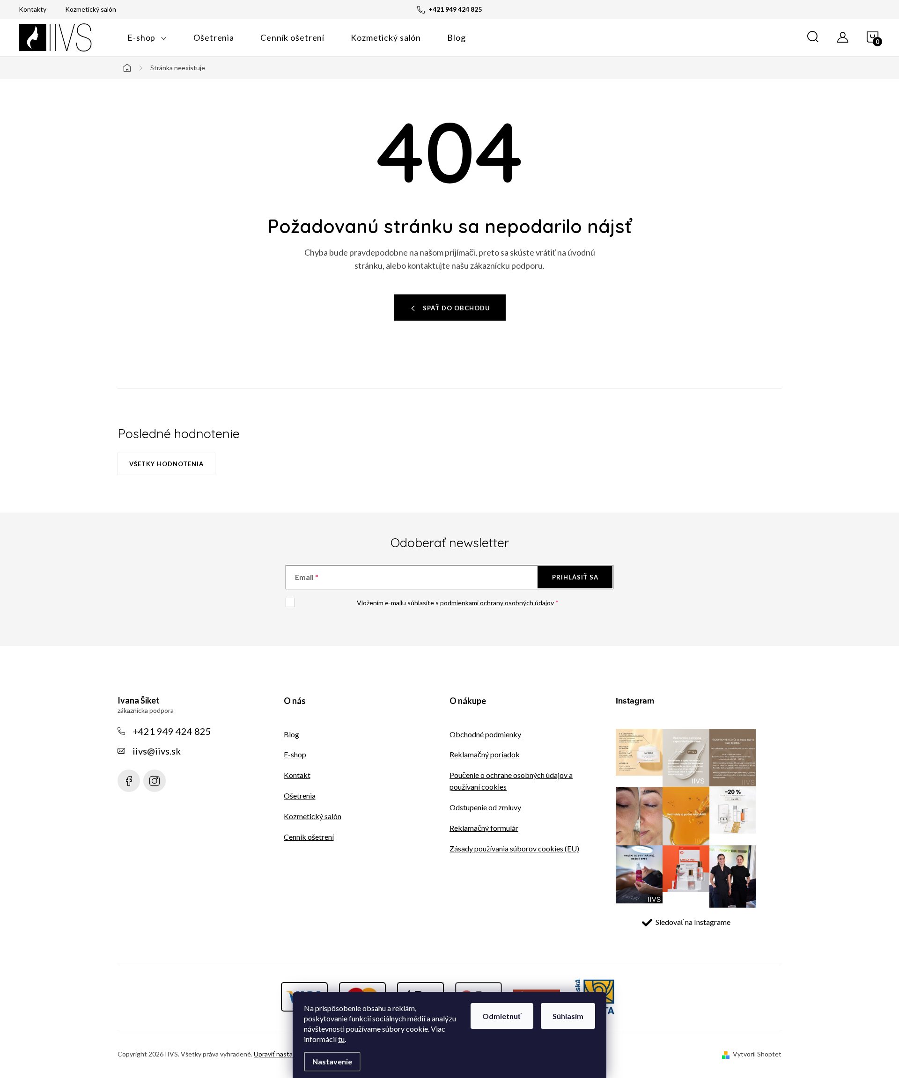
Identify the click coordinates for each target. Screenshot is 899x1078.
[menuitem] (147, 37)
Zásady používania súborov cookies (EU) (514, 848)
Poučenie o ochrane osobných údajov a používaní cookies (511, 780)
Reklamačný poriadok (485, 754)
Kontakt (297, 774)
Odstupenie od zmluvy (485, 807)
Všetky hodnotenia (166, 464)
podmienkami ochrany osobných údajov (497, 603)
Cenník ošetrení (309, 836)
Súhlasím (568, 1016)
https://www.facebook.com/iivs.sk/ (129, 781)
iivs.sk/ (154, 781)
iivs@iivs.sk (157, 750)
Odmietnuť (502, 1016)
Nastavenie (332, 1061)
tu (341, 1038)
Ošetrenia (300, 795)
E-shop (295, 754)
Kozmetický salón (90, 9)
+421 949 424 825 (172, 731)
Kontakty (32, 9)
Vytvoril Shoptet (757, 1054)
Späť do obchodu (456, 308)
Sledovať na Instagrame (693, 921)
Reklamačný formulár (484, 827)
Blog (291, 734)
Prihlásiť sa (575, 577)
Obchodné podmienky (485, 734)
